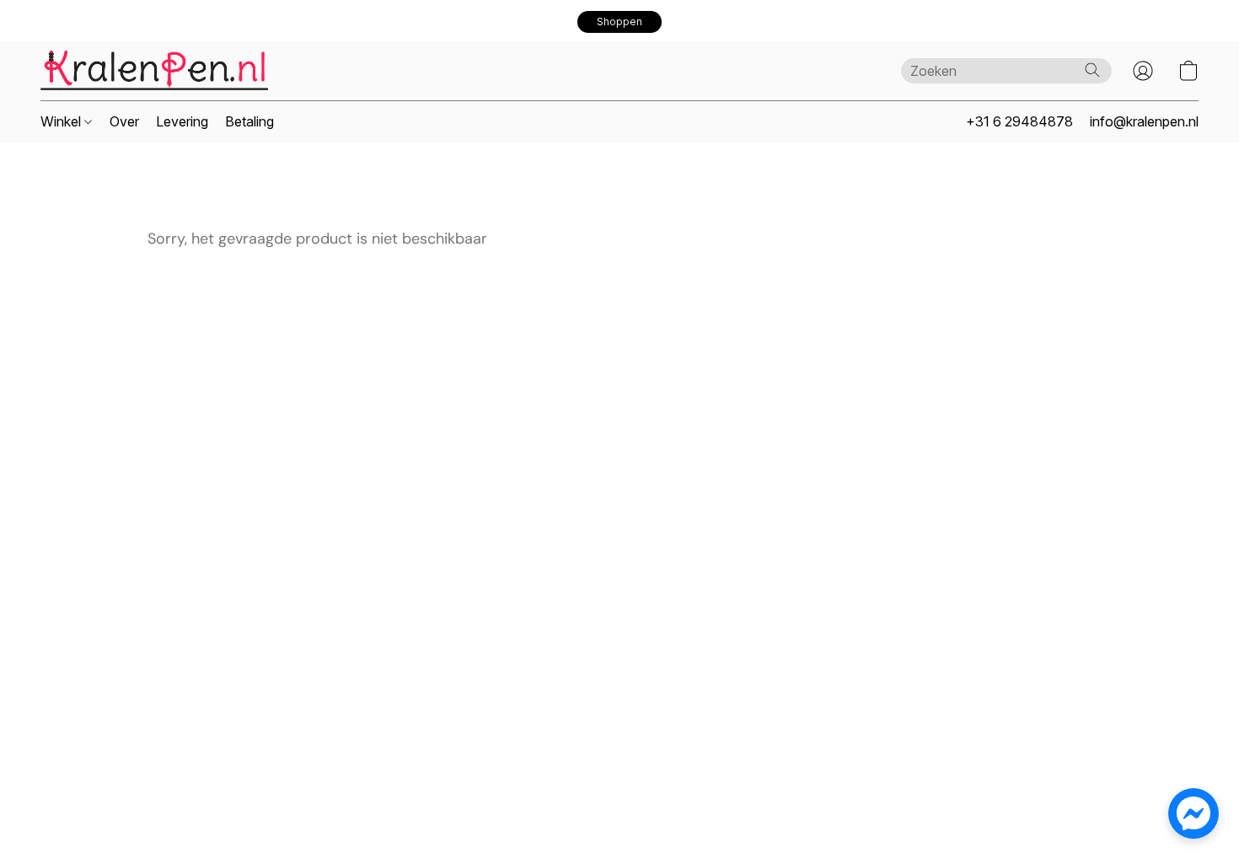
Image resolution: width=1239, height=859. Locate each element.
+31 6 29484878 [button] (1019, 121)
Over (124, 121)
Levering (182, 121)
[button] (619, 22)
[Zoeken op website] (1092, 70)
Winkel (62, 121)
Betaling (249, 121)
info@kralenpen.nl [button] (1144, 121)
